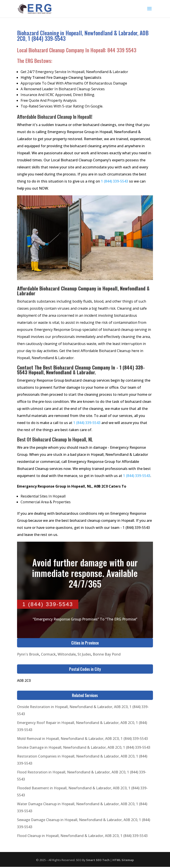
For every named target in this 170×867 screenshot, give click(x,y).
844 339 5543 (121, 50)
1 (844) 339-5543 (114, 181)
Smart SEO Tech (98, 860)
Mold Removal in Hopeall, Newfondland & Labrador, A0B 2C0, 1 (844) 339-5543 (82, 738)
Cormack (48, 654)
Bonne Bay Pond (107, 654)
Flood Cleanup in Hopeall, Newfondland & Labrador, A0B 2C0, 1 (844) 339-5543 (82, 835)
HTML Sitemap (123, 860)
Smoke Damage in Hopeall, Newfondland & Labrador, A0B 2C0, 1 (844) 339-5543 (83, 747)
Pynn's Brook (28, 654)
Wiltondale (67, 654)
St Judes (84, 654)
